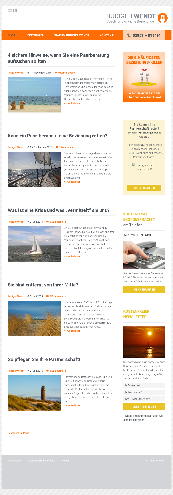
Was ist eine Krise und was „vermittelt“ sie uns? (58, 210)
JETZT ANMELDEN (144, 406)
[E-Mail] (9, 10)
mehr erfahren (144, 289)
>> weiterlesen (72, 103)
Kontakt (107, 35)
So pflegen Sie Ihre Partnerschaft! (44, 359)
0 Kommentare (66, 72)
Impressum (14, 460)
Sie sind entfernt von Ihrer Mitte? (43, 285)
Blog (12, 35)
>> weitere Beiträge (18, 433)
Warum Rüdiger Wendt (71, 35)
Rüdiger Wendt (16, 72)
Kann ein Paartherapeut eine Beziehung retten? (57, 136)
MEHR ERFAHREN (144, 188)
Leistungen (35, 35)
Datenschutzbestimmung (41, 460)
